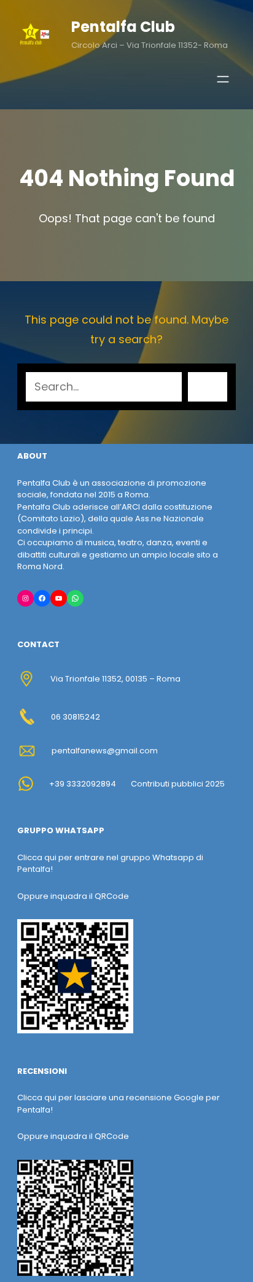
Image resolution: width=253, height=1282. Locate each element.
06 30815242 (75, 717)
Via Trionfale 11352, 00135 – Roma (115, 679)
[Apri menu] (223, 79)
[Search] (207, 387)
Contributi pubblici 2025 (178, 784)
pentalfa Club (123, 27)
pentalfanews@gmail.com (105, 750)
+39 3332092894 (82, 784)
